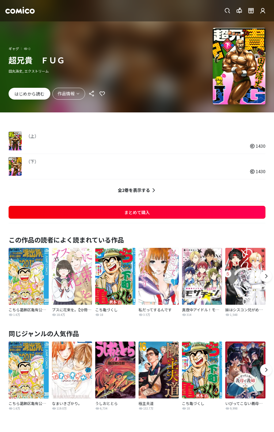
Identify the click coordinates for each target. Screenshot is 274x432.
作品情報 (66, 93)
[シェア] (91, 93)
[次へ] (266, 276)
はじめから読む (29, 93)
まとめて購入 (137, 212)
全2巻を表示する (134, 190)
